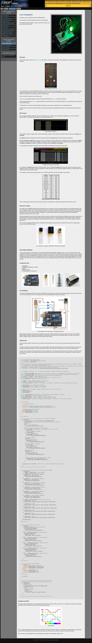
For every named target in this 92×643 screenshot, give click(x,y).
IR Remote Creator (37, 60)
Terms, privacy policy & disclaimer (53, 639)
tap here (54, 99)
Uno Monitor (5, 27)
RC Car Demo (5, 17)
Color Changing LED (6, 43)
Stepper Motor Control (7, 34)
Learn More (76, 3)
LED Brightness (5, 15)
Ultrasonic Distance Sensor (8, 23)
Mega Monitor (5, 25)
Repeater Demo (5, 21)
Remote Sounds (5, 49)
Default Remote (5, 47)
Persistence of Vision (6, 19)
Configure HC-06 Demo (7, 31)
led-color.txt (34, 101)
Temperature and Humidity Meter (8, 56)
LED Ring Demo (5, 36)
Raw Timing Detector (7, 45)
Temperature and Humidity (8, 29)
